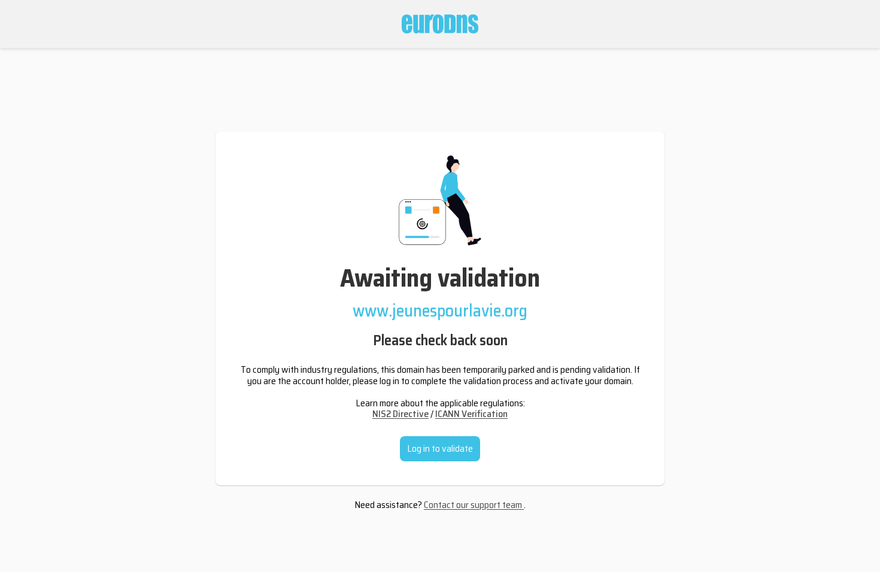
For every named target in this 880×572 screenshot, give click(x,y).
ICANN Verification (471, 413)
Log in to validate (440, 448)
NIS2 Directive (400, 413)
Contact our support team (474, 504)
